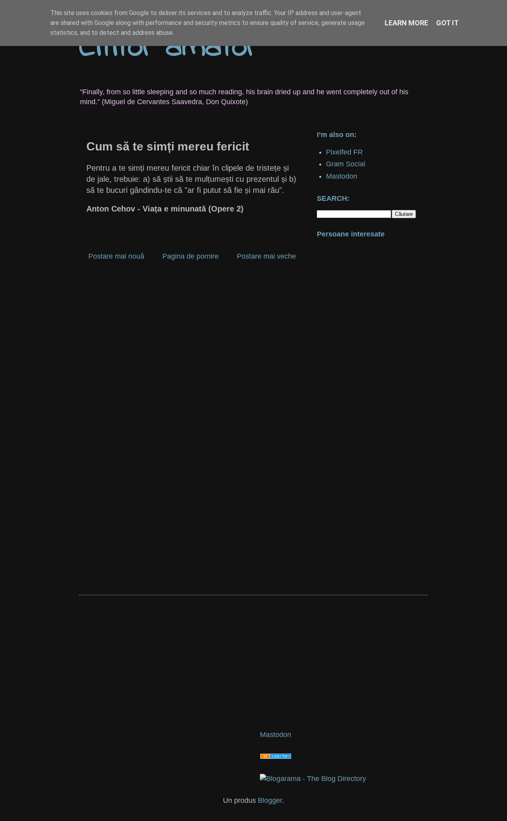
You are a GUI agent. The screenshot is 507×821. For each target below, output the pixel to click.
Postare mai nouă (116, 256)
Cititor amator (168, 48)
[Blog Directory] (276, 757)
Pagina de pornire (190, 256)
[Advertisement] (192, 329)
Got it (447, 23)
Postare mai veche (266, 256)
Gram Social (345, 164)
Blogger (270, 800)
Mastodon (341, 176)
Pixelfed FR (344, 152)
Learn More (406, 23)
